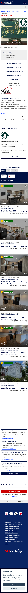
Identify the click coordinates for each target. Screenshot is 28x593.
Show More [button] (4, 113)
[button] (2, 7)
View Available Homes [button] (14, 63)
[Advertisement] (14, 412)
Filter (3, 176)
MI (19, 11)
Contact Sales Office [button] (14, 491)
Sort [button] (12, 176)
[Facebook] (11, 513)
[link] (26, 7)
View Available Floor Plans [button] (15, 71)
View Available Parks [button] (15, 67)
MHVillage (3, 11)
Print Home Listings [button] (15, 75)
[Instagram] (6, 513)
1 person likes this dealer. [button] (9, 47)
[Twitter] (16, 513)
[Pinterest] (20, 513)
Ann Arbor (23, 11)
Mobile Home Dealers (12, 11)
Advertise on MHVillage (14, 473)
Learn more (14, 496)
